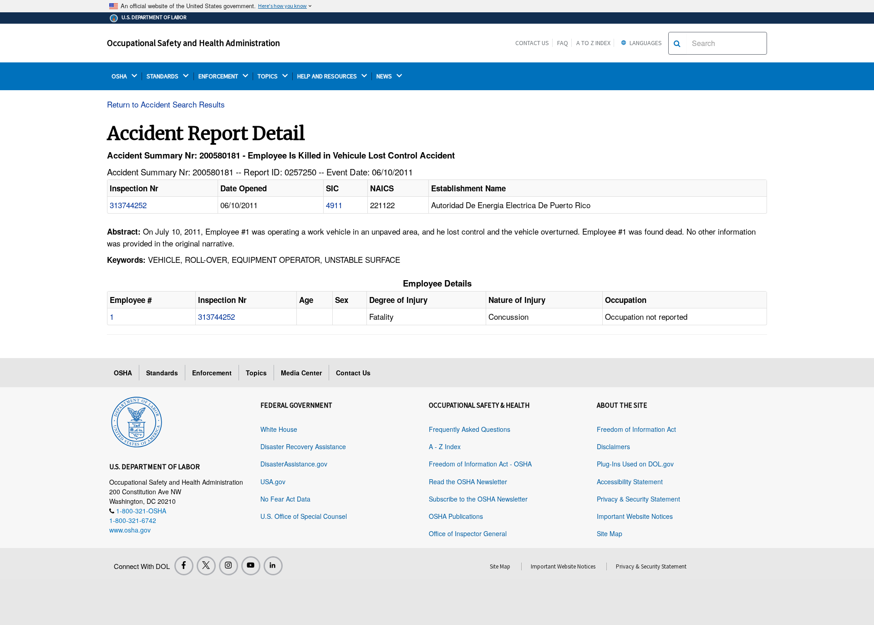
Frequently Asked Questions (469, 429)
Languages (645, 43)
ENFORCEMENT (218, 76)
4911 (334, 204)
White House (278, 429)
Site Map (609, 533)
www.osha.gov (130, 529)
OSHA (120, 76)
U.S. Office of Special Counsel (303, 516)
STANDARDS (163, 76)
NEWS (384, 76)
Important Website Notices (635, 516)
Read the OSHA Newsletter (468, 481)
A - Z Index (445, 446)
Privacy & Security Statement (638, 498)
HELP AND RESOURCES (327, 76)
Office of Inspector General (468, 533)
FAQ (562, 43)
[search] (677, 43)
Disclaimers (613, 446)
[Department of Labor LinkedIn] (273, 565)
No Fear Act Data (285, 498)
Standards (162, 372)
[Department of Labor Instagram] (228, 565)
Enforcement (212, 372)
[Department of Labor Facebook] (183, 565)
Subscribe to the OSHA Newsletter (478, 498)
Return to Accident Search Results (166, 104)
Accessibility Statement (630, 481)
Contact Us (532, 43)
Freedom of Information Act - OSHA (480, 463)
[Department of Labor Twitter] (206, 565)
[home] (136, 420)
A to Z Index (593, 43)
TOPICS (268, 76)
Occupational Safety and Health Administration (193, 42)
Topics (256, 372)
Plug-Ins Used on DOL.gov (635, 463)
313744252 (128, 204)
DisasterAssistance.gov (293, 463)
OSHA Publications (456, 516)
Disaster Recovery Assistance (303, 446)
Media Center (301, 372)
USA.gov (272, 481)
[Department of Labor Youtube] (250, 565)
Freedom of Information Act (636, 429)
